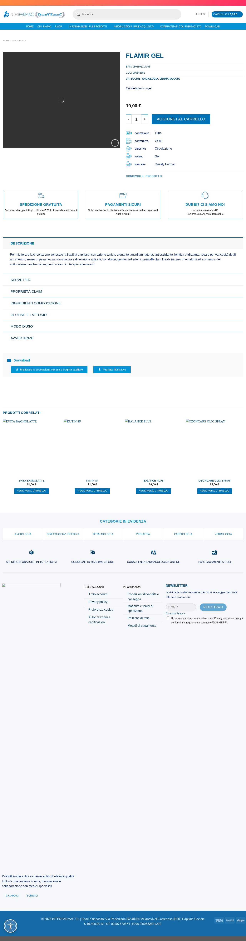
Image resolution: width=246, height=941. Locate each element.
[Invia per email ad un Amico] (137, 181)
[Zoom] (115, 143)
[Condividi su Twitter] (133, 181)
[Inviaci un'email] (237, 3)
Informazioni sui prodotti (88, 26)
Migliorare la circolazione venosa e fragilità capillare (51, 369)
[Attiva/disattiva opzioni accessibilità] (10, 926)
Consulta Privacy (175, 613)
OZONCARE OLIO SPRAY (214, 480)
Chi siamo (44, 26)
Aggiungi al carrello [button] (31, 491)
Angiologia (19, 41)
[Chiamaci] (241, 3)
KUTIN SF (92, 480)
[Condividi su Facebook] (128, 181)
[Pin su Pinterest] (142, 181)
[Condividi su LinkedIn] (147, 181)
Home (30, 26)
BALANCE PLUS (154, 480)
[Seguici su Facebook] (230, 3)
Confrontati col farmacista (180, 26)
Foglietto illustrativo (114, 369)
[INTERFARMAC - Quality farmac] (34, 14)
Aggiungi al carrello (181, 119)
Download (212, 26)
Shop (58, 26)
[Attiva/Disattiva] (6, 243)
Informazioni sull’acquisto (134, 26)
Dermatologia (170, 78)
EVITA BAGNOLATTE (31, 480)
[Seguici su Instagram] (234, 3)
